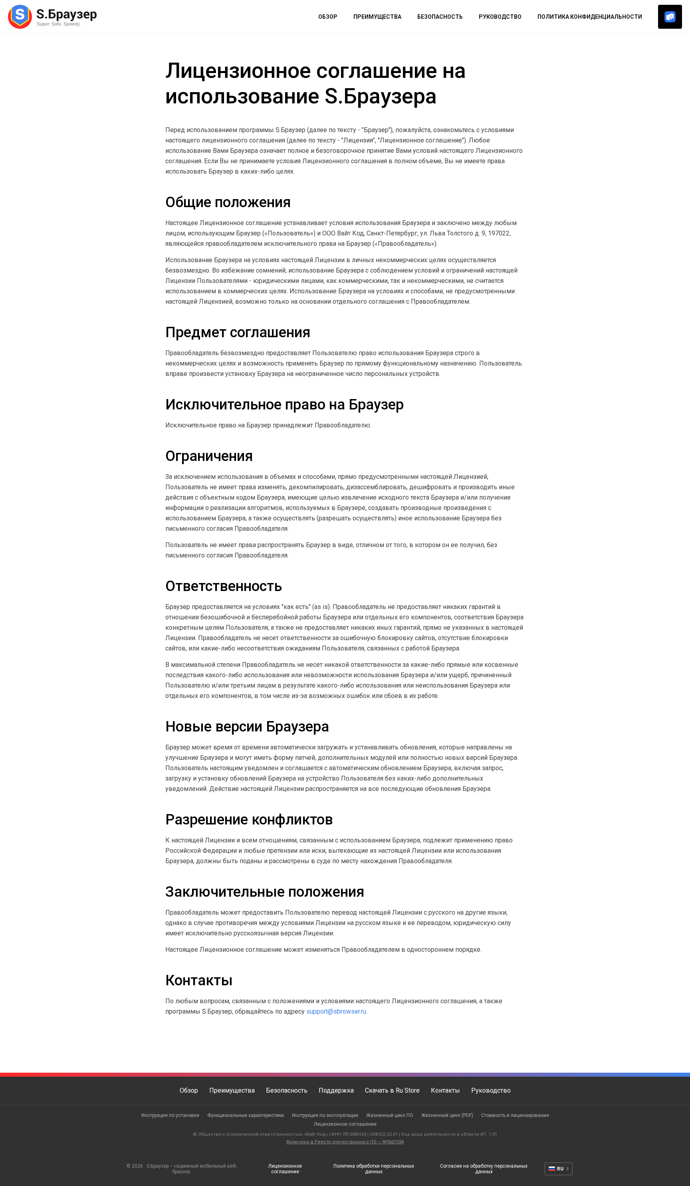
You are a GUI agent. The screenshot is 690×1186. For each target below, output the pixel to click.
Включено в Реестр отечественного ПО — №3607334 (345, 1141)
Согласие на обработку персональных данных (483, 1168)
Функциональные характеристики (245, 1115)
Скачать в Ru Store (392, 1090)
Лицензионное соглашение (345, 1124)
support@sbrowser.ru (336, 1011)
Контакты (445, 1090)
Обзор (327, 17)
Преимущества (377, 17)
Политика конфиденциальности (589, 17)
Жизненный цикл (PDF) (447, 1115)
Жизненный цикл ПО (389, 1115)
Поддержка (336, 1090)
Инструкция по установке (170, 1115)
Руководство (500, 17)
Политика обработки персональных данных (373, 1168)
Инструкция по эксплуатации (325, 1115)
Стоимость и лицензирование (515, 1115)
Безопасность (440, 17)
